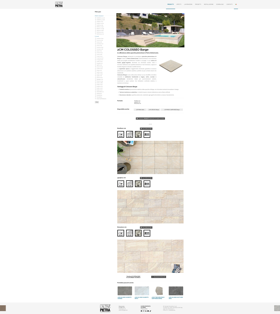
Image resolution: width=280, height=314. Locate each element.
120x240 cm (100, 49)
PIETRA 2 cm (100, 28)
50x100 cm (99, 77)
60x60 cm (100, 82)
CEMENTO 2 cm (101, 18)
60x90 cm (99, 84)
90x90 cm (99, 89)
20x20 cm (99, 54)
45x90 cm (99, 75)
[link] (150, 157)
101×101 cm (100, 40)
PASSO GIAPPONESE (101, 98)
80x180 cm (99, 86)
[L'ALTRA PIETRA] (59, 4)
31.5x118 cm (99, 63)
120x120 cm (100, 47)
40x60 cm (99, 72)
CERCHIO (99, 93)
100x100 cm (100, 38)
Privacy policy (144, 308)
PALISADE (99, 97)
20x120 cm (99, 52)
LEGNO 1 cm (100, 21)
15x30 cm (99, 50)
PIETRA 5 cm (100, 32)
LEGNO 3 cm (100, 25)
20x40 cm (99, 56)
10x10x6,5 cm (100, 43)
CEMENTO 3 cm (101, 19)
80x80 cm (99, 88)
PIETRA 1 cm (100, 26)
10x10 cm (99, 42)
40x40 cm (99, 70)
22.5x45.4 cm (100, 59)
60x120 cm (100, 81)
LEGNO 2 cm (100, 23)
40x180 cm (99, 68)
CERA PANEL (100, 91)
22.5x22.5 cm (100, 58)
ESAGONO (99, 95)
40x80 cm (99, 73)
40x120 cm (100, 66)
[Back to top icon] (273, 311)
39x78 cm (99, 65)
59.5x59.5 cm (100, 79)
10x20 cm (99, 45)
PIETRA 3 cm (100, 30)
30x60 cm (99, 61)
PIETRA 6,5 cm (100, 34)
